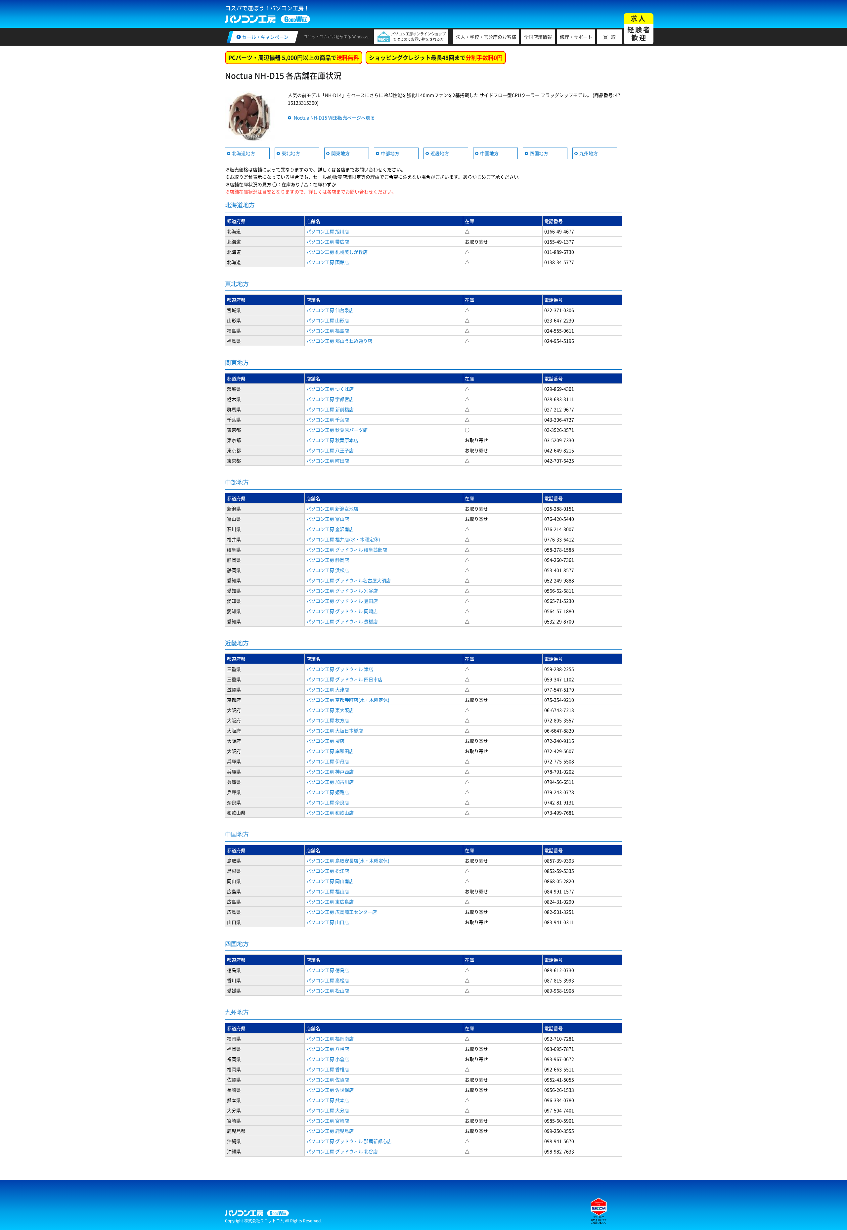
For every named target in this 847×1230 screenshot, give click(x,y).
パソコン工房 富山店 (327, 518)
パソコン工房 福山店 (327, 891)
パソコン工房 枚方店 (327, 720)
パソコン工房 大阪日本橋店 (334, 730)
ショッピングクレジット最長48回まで (436, 57)
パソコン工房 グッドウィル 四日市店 (344, 679)
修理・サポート (576, 36)
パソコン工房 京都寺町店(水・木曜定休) (347, 699)
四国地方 (539, 153)
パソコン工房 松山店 (327, 990)
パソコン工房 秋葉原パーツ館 (337, 429)
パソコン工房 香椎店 (327, 1069)
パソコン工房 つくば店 (330, 388)
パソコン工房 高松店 (327, 980)
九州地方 (588, 153)
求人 (639, 28)
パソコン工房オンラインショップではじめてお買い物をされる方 (418, 36)
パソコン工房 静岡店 (327, 559)
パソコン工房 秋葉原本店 (332, 440)
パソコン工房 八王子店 (330, 450)
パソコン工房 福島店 (327, 330)
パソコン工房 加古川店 (330, 781)
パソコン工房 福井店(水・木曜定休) (343, 539)
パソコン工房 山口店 (327, 922)
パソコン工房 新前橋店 (330, 409)
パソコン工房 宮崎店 (327, 1120)
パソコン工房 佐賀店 (327, 1079)
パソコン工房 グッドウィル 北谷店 (342, 1151)
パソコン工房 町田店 (327, 460)
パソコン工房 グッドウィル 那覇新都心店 (349, 1141)
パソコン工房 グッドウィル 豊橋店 (342, 621)
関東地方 (340, 153)
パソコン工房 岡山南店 (330, 881)
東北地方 (291, 153)
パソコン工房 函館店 (327, 262)
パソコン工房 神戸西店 (330, 771)
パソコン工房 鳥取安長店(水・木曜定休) (347, 860)
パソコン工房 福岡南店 (330, 1038)
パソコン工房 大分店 (327, 1110)
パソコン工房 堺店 (325, 740)
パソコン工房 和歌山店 (330, 812)
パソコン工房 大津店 (327, 689)
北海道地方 (243, 153)
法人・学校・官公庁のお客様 (486, 36)
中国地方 (489, 153)
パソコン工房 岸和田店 (330, 751)
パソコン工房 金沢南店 (330, 529)
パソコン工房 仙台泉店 (330, 310)
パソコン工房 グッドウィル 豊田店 (342, 600)
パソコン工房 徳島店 (327, 970)
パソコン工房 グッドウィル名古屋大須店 (348, 580)
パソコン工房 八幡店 (327, 1048)
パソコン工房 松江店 (327, 870)
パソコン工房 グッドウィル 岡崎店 (342, 611)
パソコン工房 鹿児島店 (330, 1130)
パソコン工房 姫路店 (327, 792)
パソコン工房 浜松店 (327, 570)
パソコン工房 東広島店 (330, 901)
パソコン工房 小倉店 (327, 1059)
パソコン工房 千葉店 (327, 419)
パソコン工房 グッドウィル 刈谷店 (342, 590)
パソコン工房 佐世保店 (330, 1089)
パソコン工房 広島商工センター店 (341, 911)
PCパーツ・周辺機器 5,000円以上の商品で (293, 57)
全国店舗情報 (538, 36)
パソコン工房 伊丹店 (327, 761)
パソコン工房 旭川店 (327, 231)
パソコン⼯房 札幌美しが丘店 (337, 251)
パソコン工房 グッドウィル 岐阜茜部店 (346, 549)
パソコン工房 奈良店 (327, 802)
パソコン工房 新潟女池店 (332, 508)
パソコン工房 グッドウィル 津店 (339, 669)
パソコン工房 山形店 (327, 320)
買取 (611, 36)
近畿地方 (439, 153)
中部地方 (390, 153)
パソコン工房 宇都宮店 (330, 399)
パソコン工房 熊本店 (327, 1100)
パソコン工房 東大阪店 (330, 710)
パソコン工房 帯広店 (327, 241)
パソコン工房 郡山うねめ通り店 (339, 340)
